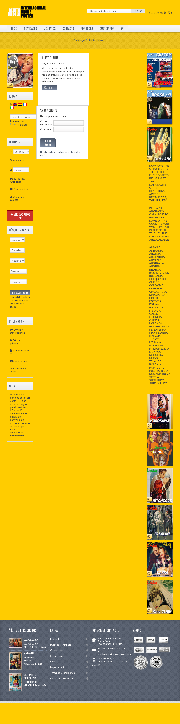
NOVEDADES (30, 28)
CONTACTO (68, 28)
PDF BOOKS (87, 28)
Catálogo (79, 40)
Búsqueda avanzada (60, 644)
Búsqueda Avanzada (17, 180)
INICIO (14, 28)
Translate (22, 124)
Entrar (53, 661)
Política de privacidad (61, 678)
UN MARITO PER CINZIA (30, 676)
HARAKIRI (29, 653)
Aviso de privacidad (16, 342)
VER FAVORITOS (21, 214)
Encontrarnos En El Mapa (111, 643)
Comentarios (20, 189)
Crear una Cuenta (17, 198)
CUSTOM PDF (107, 28)
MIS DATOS (50, 28)
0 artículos (19, 160)
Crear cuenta (57, 656)
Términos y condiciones (62, 672)
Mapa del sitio (57, 667)
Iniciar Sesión (96, 40)
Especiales (55, 639)
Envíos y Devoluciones (17, 331)
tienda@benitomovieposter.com (114, 654)
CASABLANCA (31, 639)
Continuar (49, 87)
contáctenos (20, 361)
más (43, 647)
